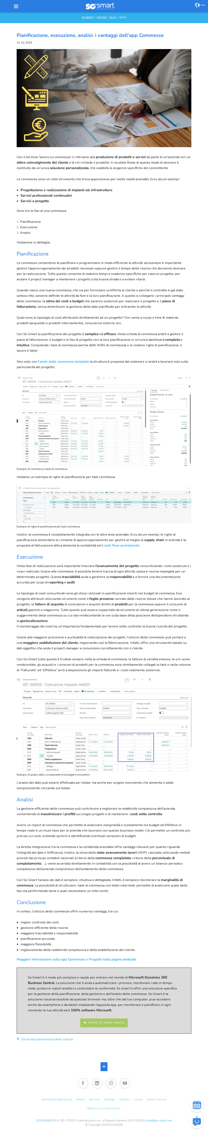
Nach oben (104, 1066)
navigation (16, 6)
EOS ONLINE (43, 1120)
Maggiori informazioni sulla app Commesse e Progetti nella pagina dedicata (76, 959)
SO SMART (88, 17)
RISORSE (102, 17)
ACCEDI (138, 1099)
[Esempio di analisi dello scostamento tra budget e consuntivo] (104, 771)
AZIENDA (124, 1099)
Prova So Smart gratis (105, 1022)
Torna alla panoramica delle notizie (47, 1039)
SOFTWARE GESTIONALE (57, 1099)
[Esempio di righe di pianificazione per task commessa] (104, 522)
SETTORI (94, 1099)
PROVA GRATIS (156, 1099)
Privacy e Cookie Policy (104, 1108)
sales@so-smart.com (159, 1120)
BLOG (113, 17)
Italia (203, 4)
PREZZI (80, 1099)
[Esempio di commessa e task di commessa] (104, 465)
